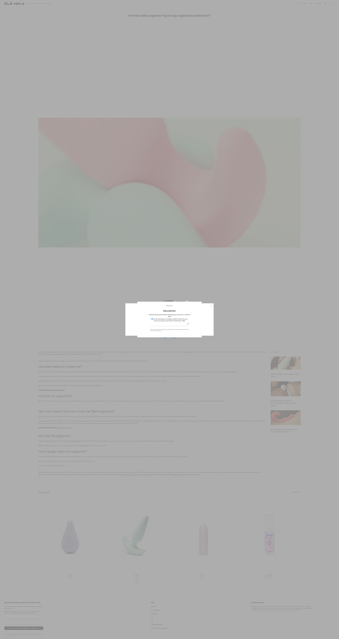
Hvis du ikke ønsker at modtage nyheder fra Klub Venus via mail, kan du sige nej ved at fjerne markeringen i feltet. (170, 320)
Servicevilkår (153, 330)
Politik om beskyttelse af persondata (180, 329)
